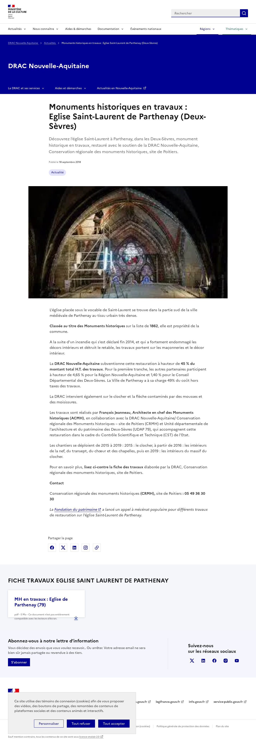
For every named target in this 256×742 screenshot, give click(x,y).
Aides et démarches (68, 88)
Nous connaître (43, 29)
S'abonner (19, 662)
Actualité (57, 172)
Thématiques (234, 29)
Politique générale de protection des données (183, 726)
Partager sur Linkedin (74, 548)
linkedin (203, 661)
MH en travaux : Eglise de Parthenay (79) (41, 602)
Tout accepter (114, 723)
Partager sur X (63, 548)
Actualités (15, 29)
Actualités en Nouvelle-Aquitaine (119, 88)
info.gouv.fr (197, 702)
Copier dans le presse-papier (97, 548)
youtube (237, 661)
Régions (205, 29)
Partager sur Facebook (52, 548)
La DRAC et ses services (24, 88)
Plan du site (222, 726)
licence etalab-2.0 (89, 737)
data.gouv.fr (138, 702)
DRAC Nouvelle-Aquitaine (23, 43)
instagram (226, 661)
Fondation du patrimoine (75, 509)
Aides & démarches (78, 29)
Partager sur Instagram (86, 548)
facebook (214, 661)
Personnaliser (49, 723)
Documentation (108, 29)
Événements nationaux (145, 29)
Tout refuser (81, 723)
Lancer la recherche (244, 13)
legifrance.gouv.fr (168, 702)
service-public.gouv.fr (228, 702)
